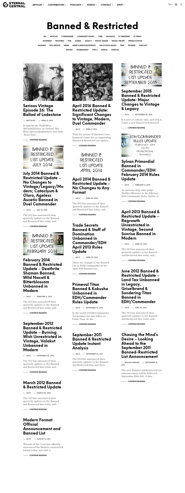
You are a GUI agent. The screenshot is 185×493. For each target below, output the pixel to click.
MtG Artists (54, 45)
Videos (104, 50)
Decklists (110, 36)
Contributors (56, 5)
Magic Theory (118, 41)
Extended (47, 41)
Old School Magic (108, 45)
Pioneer (131, 45)
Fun (69, 41)
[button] (170, 4)
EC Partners (124, 36)
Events (91, 5)
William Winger (132, 362)
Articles (54, 36)
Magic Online (101, 41)
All (45, 36)
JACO (28, 210)
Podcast (143, 45)
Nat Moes (30, 120)
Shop (120, 5)
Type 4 (94, 50)
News (66, 45)
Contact (106, 5)
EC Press (137, 36)
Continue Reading (38, 140)
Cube (100, 36)
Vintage (115, 50)
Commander (67, 36)
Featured (59, 41)
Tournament (82, 50)
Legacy (88, 41)
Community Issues (85, 36)
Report (69, 50)
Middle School (135, 41)
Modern (42, 45)
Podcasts (75, 5)
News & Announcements (84, 45)
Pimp (122, 45)
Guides (78, 41)
